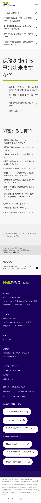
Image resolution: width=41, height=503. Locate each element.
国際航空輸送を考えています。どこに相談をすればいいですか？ (19, 141)
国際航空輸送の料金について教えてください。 (19, 148)
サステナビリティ (11, 366)
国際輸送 (6, 318)
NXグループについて (22, 353)
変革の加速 (6, 305)
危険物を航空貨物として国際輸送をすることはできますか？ (19, 181)
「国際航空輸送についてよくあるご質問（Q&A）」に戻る (21, 235)
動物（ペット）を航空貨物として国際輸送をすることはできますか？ (19, 174)
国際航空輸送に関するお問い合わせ (23, 104)
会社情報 (6, 349)
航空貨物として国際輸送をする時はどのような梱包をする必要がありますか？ (19, 196)
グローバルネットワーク (12, 370)
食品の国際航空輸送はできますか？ (18, 168)
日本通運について (8, 353)
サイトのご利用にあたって (26, 391)
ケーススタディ (8, 339)
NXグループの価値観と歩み (11, 297)
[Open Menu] (36, 4)
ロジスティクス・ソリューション (13, 322)
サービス (6, 314)
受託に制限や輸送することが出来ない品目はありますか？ (19, 162)
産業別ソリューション (25, 326)
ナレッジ (6, 335)
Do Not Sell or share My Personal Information (20, 498)
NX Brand (6, 293)
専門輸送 (28, 322)
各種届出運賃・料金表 (18, 387)
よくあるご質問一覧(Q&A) (15, 248)
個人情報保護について (9, 391)
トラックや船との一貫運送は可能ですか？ (19, 213)
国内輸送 (13, 318)
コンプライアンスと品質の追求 (12, 301)
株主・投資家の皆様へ (11, 356)
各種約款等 (6, 387)
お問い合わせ (14, 111)
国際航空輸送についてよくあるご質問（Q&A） (17, 250)
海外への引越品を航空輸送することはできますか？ (19, 188)
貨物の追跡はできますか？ (14, 204)
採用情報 (6, 375)
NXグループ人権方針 (20, 396)
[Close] (37, 480)
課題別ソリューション (10, 326)
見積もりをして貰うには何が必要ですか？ (19, 155)
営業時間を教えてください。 (15, 208)
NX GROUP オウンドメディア (21, 305)
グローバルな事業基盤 (30, 301)
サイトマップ (6, 396)
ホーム (5, 248)
